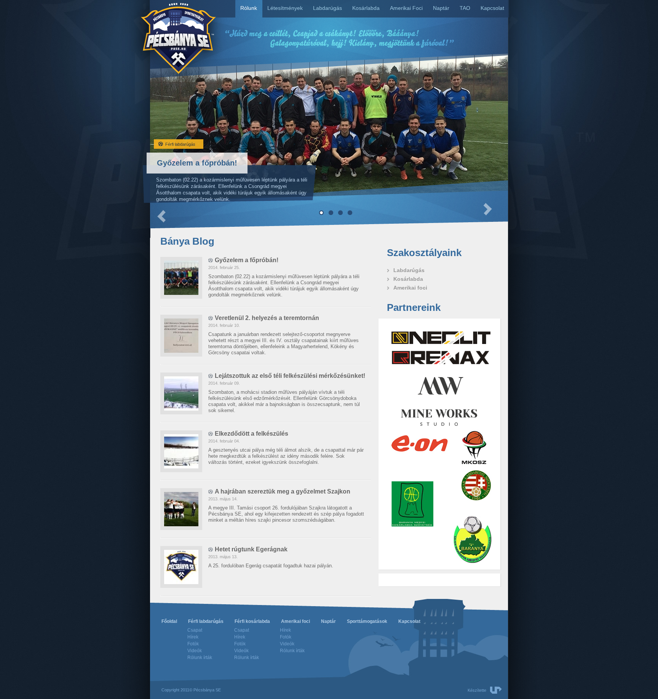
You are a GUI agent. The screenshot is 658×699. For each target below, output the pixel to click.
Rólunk (248, 8)
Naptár (441, 8)
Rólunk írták (199, 657)
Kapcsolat (492, 8)
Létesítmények (285, 8)
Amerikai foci (295, 621)
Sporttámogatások (367, 621)
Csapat (194, 630)
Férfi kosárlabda (252, 621)
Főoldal (169, 621)
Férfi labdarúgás (206, 621)
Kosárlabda (366, 8)
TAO (465, 8)
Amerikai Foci (406, 8)
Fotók (193, 643)
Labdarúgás (327, 8)
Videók (194, 650)
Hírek (192, 637)
